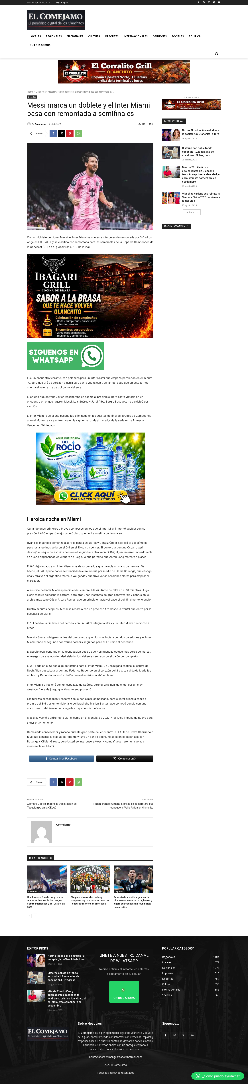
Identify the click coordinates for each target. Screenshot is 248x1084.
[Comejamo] (29, 124)
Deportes (41, 91)
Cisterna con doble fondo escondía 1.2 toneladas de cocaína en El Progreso (198, 152)
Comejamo (40, 124)
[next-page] (35, 916)
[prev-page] (29, 916)
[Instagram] (204, 3)
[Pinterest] (70, 133)
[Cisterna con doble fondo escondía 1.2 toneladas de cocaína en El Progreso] (171, 152)
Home (30, 91)
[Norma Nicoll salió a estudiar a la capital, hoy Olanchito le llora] (171, 135)
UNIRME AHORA (124, 998)
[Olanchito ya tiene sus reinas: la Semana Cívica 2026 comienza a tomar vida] (171, 198)
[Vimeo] (214, 3)
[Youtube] (219, 3)
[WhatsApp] (78, 133)
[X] (209, 3)
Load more (190, 212)
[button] (216, 53)
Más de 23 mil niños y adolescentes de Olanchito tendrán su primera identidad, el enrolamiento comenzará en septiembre (201, 174)
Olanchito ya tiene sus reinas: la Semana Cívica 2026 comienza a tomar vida (201, 197)
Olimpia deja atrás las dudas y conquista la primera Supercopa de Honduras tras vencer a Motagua (89, 900)
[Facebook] (199, 3)
